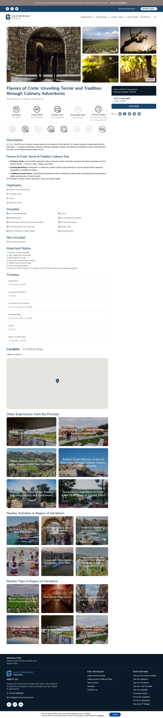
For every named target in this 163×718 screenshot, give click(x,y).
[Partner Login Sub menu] (155, 8)
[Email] (139, 114)
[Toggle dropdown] (94, 17)
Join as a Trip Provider (142, 686)
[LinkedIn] (129, 114)
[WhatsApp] (134, 114)
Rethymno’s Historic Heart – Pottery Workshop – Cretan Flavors (57, 530)
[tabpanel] (57, 381)
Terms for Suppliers (141, 697)
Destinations (86, 17)
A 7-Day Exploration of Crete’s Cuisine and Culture (92, 598)
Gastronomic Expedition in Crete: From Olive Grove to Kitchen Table (83, 493)
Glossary (91, 686)
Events (114, 17)
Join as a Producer (141, 683)
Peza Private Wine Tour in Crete (57, 598)
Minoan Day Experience (22, 561)
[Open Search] (155, 17)
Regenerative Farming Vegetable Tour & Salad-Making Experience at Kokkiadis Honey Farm (92, 561)
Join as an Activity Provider (144, 676)
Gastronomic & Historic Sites (99, 679)
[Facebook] (120, 114)
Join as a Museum (140, 679)
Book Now (134, 106)
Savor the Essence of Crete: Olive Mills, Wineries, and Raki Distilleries (31, 462)
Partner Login (148, 8)
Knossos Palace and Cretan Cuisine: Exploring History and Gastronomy (31, 493)
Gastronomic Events (96, 676)
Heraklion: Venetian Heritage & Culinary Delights (92, 530)
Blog (121, 17)
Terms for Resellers (141, 700)
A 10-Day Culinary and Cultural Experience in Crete (22, 629)
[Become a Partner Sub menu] (136, 8)
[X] (124, 114)
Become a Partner (127, 8)
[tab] (14, 349)
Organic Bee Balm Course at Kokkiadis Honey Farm (57, 561)
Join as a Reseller (140, 690)
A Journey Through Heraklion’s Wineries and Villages (31, 431)
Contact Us (145, 17)
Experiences (101, 17)
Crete (11, 144)
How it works (132, 17)
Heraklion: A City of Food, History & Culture (23, 530)
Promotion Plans (140, 693)
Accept (115, 714)
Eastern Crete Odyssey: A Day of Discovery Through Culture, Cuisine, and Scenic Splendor (83, 462)
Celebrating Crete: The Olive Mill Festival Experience (83, 431)
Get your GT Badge (141, 704)
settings (101, 716)
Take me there (13, 354)
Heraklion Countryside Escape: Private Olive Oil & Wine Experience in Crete (22, 598)
